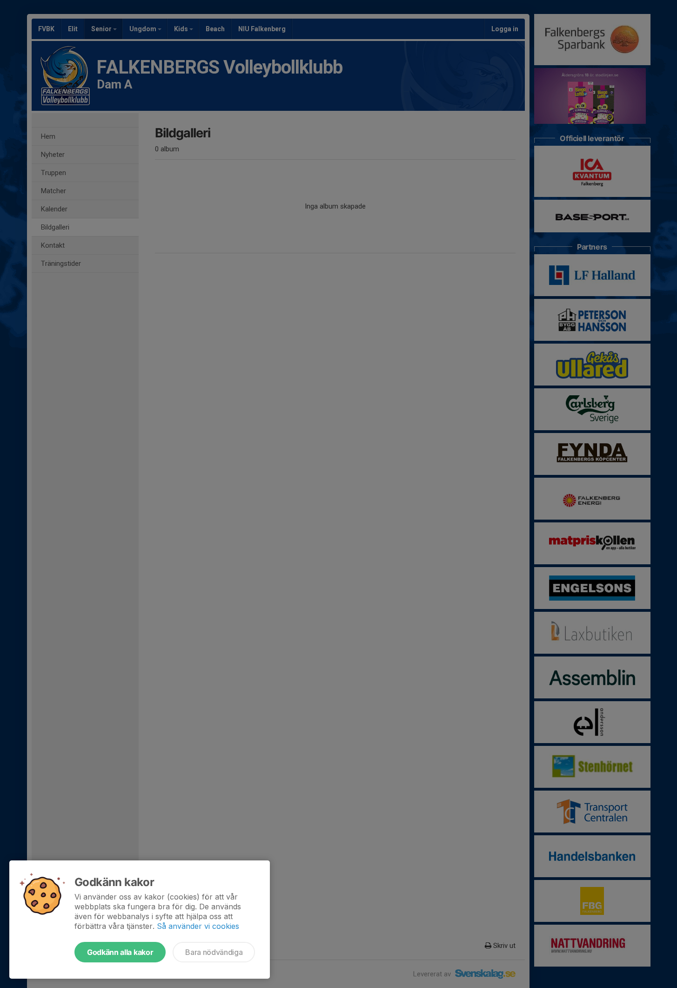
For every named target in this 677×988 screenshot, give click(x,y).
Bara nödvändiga (213, 952)
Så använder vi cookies (198, 926)
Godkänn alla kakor (120, 952)
